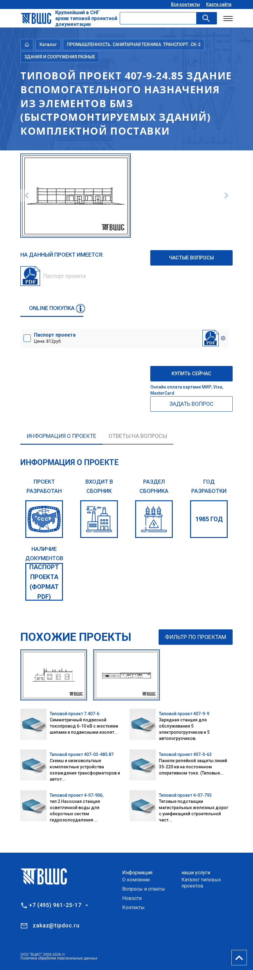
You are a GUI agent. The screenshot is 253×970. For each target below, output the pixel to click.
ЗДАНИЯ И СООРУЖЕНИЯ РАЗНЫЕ (59, 56)
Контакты (133, 907)
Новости (132, 898)
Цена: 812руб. (55, 338)
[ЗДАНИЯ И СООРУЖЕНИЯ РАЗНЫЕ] (154, 519)
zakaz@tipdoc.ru (56, 925)
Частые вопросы (191, 258)
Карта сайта (218, 4)
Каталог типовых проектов (201, 883)
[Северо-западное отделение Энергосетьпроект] (44, 519)
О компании (136, 880)
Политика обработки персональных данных (58, 958)
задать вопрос (191, 404)
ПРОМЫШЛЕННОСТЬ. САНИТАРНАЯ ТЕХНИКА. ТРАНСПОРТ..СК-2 (134, 44)
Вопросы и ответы (143, 889)
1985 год (209, 519)
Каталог (48, 44)
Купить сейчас (191, 373)
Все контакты (185, 4)
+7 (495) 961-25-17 (55, 905)
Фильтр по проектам (195, 637)
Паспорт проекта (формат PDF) (44, 581)
